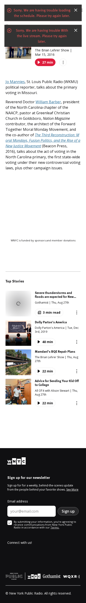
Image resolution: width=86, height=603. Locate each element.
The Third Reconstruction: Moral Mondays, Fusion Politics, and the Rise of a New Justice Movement (43, 140)
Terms (54, 527)
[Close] (75, 10)
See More (72, 489)
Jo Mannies (15, 81)
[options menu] (63, 62)
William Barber (48, 101)
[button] (43, 303)
